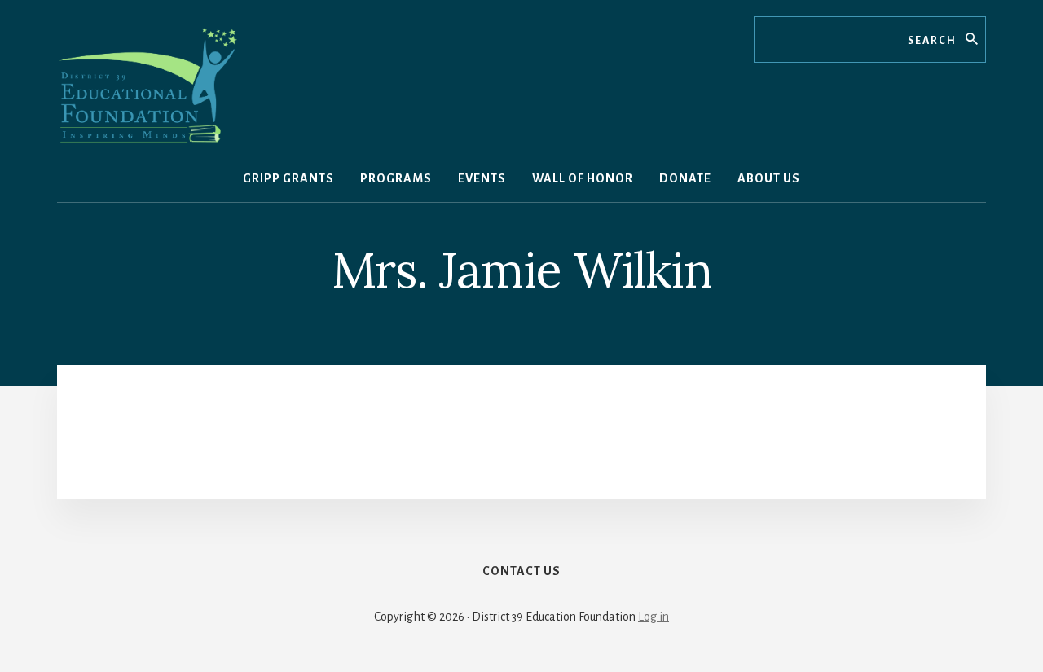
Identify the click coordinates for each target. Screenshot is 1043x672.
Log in (653, 616)
